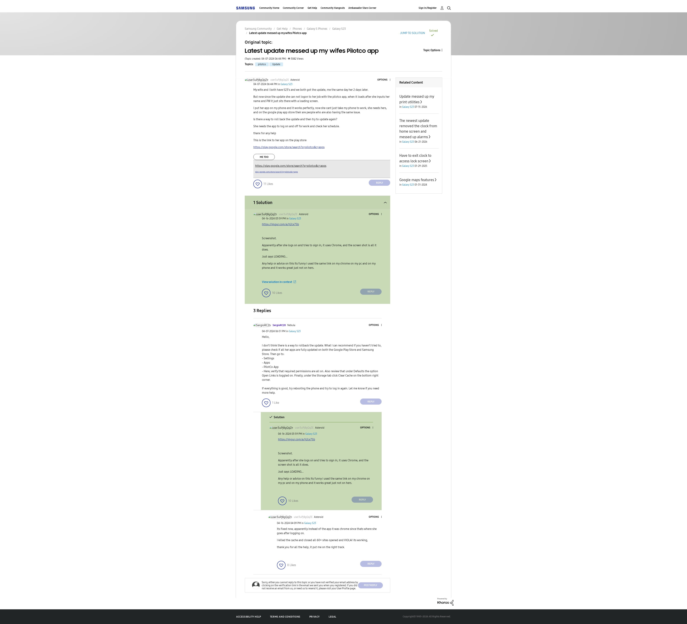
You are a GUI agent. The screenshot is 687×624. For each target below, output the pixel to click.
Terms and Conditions (285, 616)
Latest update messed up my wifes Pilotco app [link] (278, 33)
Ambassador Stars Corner (362, 7)
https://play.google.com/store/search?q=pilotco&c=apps (289, 147)
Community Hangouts (333, 7)
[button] (384, 80)
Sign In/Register (428, 7)
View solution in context (277, 282)
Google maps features (416, 180)
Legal (332, 616)
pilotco (262, 64)
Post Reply (370, 585)
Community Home (269, 7)
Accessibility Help (248, 616)
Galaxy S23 (339, 28)
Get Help (312, 7)
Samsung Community (258, 28)
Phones (297, 28)
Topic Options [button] (431, 50)
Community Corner (293, 7)
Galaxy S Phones (317, 28)
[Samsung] (245, 8)
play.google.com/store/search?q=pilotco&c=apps (276, 172)
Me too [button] (264, 157)
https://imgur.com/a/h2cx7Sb (280, 224)
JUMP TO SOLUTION (412, 33)
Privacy (314, 616)
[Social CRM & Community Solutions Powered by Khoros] (445, 601)
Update (276, 64)
